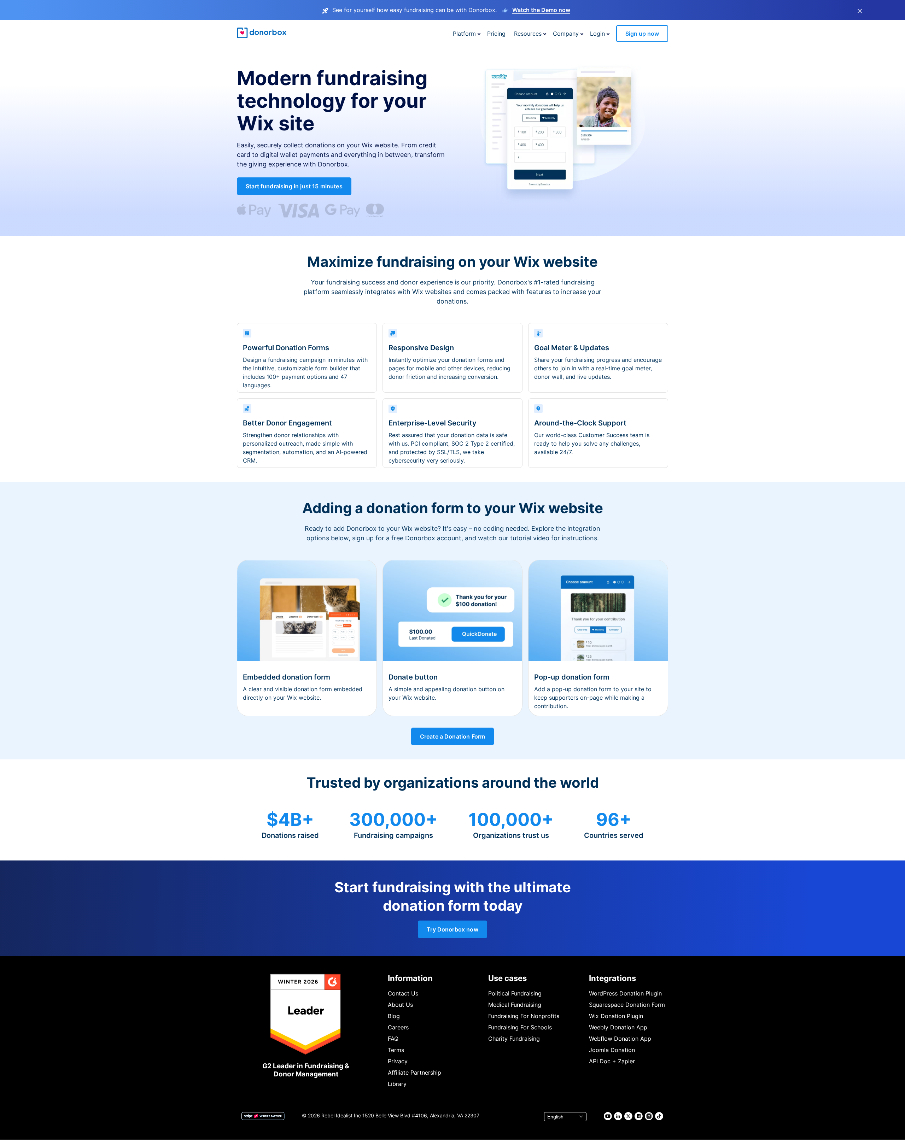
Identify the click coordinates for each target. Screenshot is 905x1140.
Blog (394, 1015)
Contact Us (403, 993)
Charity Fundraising (514, 1038)
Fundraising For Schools (520, 1027)
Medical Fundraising (514, 1004)
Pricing (496, 33)
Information (410, 978)
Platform (464, 33)
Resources (528, 33)
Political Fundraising (515, 993)
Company (566, 33)
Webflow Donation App (620, 1038)
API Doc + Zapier (612, 1061)
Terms (396, 1049)
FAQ (393, 1038)
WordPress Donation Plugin (625, 993)
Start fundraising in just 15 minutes (294, 186)
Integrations (612, 978)
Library (397, 1083)
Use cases (507, 978)
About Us (400, 1004)
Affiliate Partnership (414, 1072)
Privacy (398, 1061)
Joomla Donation (612, 1049)
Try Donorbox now (452, 929)
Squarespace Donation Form (627, 1004)
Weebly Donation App (618, 1027)
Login (597, 33)
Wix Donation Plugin (616, 1015)
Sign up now (642, 33)
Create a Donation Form (452, 736)
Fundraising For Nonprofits (523, 1015)
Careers (398, 1027)
